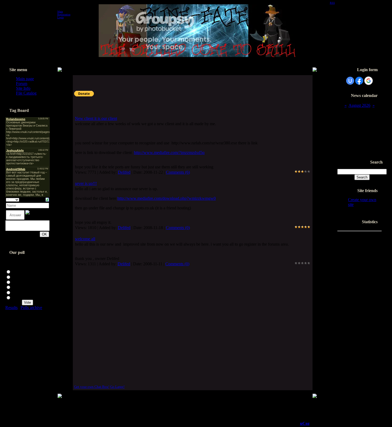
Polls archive (31, 307)
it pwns (18, 271)
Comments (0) (178, 227)
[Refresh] (47, 199)
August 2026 (359, 105)
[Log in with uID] (350, 81)
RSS (332, 2)
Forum (21, 83)
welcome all (85, 239)
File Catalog (26, 93)
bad (15, 292)
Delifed (124, 172)
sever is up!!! (86, 183)
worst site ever (24, 297)
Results (11, 307)
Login (60, 17)
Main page (25, 78)
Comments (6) (178, 172)
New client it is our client (96, 118)
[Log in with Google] (368, 80)
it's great (19, 276)
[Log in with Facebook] (359, 81)
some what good (26, 286)
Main (60, 11)
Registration (63, 14)
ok (14, 281)
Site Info (23, 88)
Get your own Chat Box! (91, 387)
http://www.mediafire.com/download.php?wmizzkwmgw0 (166, 198)
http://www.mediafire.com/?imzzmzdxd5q (169, 152)
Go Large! (117, 387)
